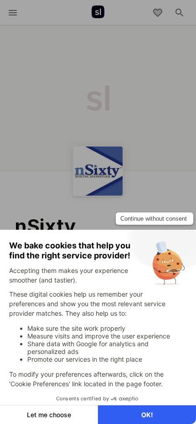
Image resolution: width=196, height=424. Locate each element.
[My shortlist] (157, 12)
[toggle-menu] (12, 12)
